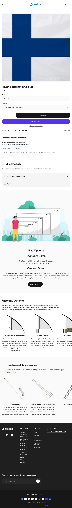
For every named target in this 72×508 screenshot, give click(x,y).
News (22, 457)
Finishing (5, 103)
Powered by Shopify (41, 502)
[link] (35, 284)
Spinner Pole (15, 404)
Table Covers (38, 440)
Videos (22, 460)
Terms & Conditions (23, 433)
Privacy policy (31, 505)
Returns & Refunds (23, 444)
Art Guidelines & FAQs (24, 448)
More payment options (36, 126)
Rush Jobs (23, 455)
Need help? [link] (67, 130)
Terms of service (39, 505)
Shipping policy (47, 505)
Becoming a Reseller (24, 440)
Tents (35, 438)
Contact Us (23, 462)
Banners (36, 435)
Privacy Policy (24, 437)
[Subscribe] (38, 481)
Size (3, 94)
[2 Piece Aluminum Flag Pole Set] (43, 389)
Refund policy (24, 505)
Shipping (23, 452)
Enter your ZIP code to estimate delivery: (15, 144)
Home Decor (37, 447)
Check (18, 148)
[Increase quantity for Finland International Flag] (12, 115)
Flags (35, 432)
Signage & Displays (37, 443)
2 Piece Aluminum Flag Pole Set (43, 404)
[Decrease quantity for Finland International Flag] (4, 115)
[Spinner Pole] (15, 389)
